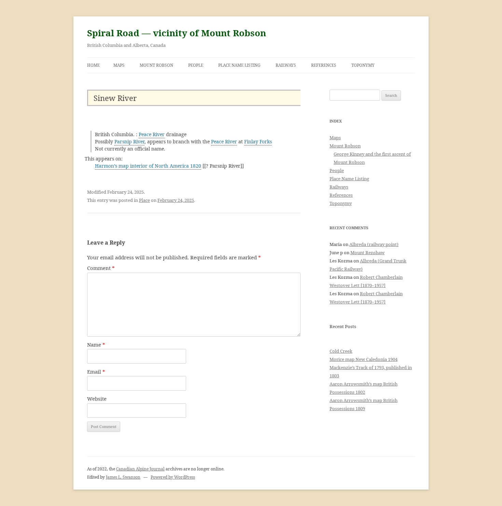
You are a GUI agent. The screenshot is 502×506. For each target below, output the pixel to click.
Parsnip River (129, 141)
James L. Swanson (123, 477)
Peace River (152, 134)
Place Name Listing (239, 65)
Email (96, 371)
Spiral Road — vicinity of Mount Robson (176, 33)
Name (96, 344)
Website (97, 398)
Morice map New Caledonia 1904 (364, 359)
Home (93, 65)
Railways (286, 65)
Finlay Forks (258, 141)
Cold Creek (341, 351)
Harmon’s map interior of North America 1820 (148, 166)
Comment (101, 267)
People (195, 65)
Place (144, 200)
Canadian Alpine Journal (140, 469)
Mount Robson (156, 65)
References (323, 65)
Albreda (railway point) (374, 244)
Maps (119, 65)
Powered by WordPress (173, 477)
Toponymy (363, 65)
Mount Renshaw (367, 252)
